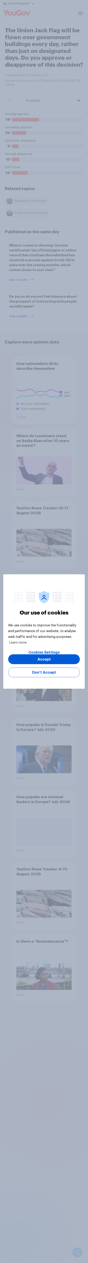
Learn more (18, 642)
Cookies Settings (44, 652)
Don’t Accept (44, 672)
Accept (44, 659)
